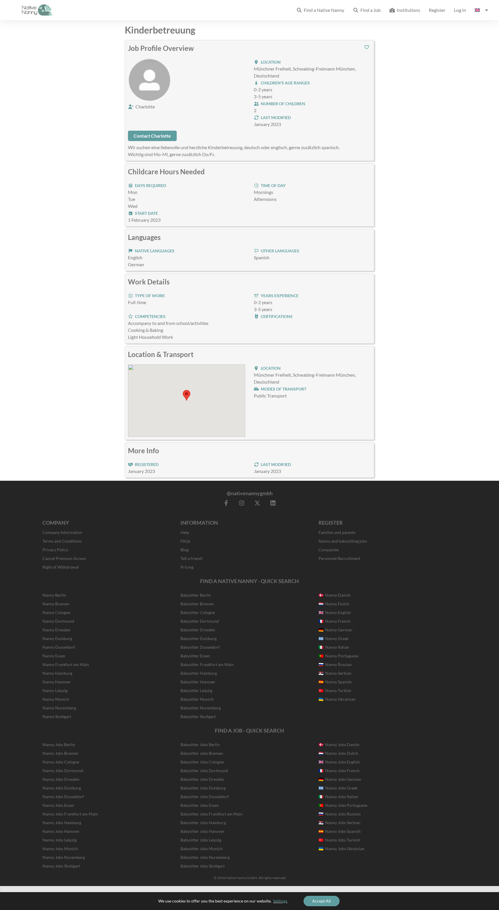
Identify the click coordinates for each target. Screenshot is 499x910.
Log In (460, 10)
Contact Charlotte (152, 135)
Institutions (407, 10)
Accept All (321, 900)
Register (437, 10)
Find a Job (370, 10)
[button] (367, 47)
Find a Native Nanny (323, 10)
